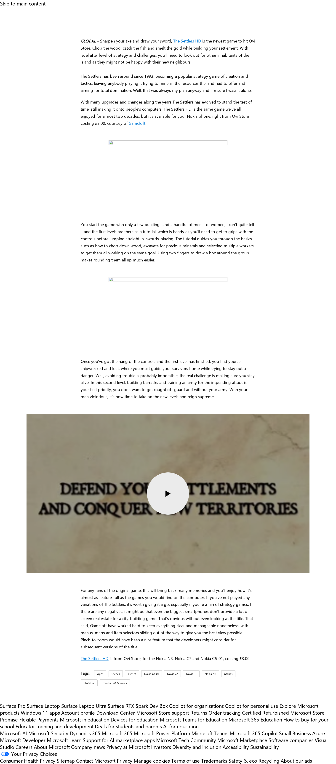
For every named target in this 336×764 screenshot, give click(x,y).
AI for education (181, 726)
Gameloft (137, 123)
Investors (161, 746)
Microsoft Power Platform (162, 733)
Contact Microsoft (95, 760)
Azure (318, 733)
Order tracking (224, 712)
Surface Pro (12, 705)
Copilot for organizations (196, 705)
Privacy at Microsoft (128, 746)
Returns (198, 712)
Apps (100, 674)
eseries (132, 674)
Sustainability (264, 746)
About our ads (296, 760)
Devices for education (134, 719)
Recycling (269, 760)
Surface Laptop (43, 705)
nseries (228, 674)
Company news (88, 746)
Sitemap (66, 760)
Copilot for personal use (251, 705)
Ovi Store (89, 683)
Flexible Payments (39, 719)
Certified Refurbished (265, 712)
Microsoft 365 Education (255, 719)
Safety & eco (243, 760)
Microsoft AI (13, 733)
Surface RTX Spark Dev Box (138, 705)
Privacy (125, 760)
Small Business (295, 733)
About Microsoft (52, 746)
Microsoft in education (84, 719)
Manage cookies (152, 760)
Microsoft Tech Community (186, 740)
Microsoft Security (48, 733)
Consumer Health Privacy (27, 760)
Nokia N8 (210, 674)
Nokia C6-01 (151, 674)
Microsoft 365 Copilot (254, 733)
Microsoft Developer (22, 740)
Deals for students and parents (128, 726)
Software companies (291, 740)
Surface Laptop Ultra (83, 705)
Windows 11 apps (40, 712)
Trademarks (214, 760)
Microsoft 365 (117, 733)
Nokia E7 (191, 674)
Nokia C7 (172, 674)
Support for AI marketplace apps (119, 740)
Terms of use (185, 760)
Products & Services (115, 683)
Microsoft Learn (64, 740)
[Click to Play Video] (168, 493)
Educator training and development (54, 726)
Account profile (78, 712)
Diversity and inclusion (196, 746)
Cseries (116, 674)
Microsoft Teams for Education (193, 719)
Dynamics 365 (85, 733)
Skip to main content (22, 3)
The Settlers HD (187, 41)
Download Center (115, 712)
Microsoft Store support (162, 712)
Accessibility (236, 746)
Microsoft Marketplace (242, 740)
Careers (24, 746)
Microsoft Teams (210, 733)
